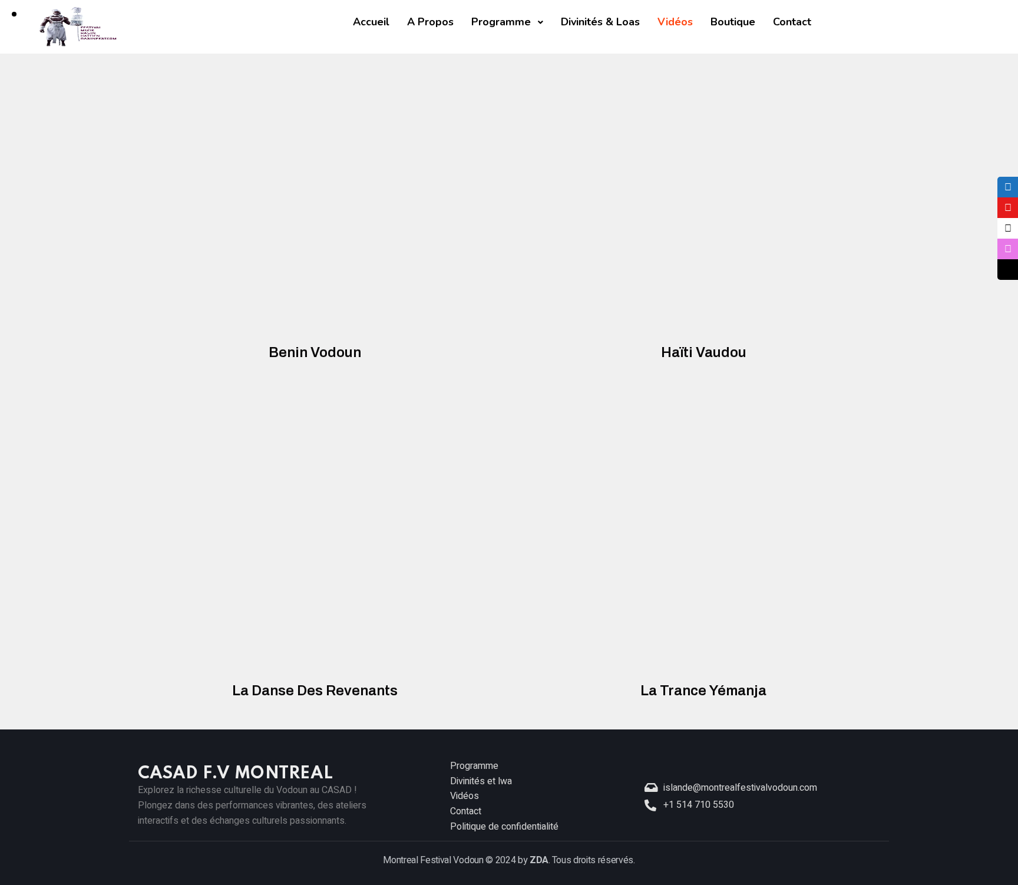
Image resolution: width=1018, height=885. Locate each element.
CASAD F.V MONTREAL (235, 773)
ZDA (539, 860)
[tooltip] (1007, 187)
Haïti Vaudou (703, 352)
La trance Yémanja (703, 690)
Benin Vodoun (315, 352)
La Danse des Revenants (315, 690)
